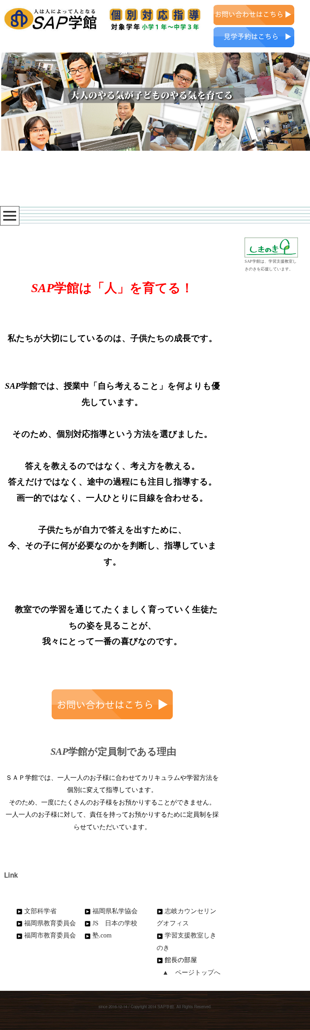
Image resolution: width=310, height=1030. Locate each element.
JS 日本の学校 (114, 923)
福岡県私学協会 (115, 911)
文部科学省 (40, 911)
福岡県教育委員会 (50, 923)
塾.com (101, 935)
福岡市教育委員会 (50, 935)
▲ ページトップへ (191, 972)
